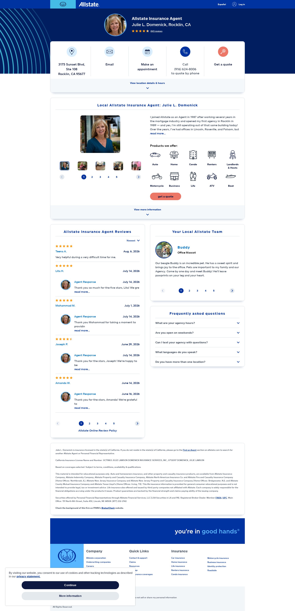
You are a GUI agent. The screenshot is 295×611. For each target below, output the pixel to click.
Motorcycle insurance (218, 558)
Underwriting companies (98, 562)
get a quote (165, 196)
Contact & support (138, 558)
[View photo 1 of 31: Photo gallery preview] (64, 165)
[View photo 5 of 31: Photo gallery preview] (136, 165)
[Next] (138, 177)
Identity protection (216, 566)
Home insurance (179, 562)
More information (70, 595)
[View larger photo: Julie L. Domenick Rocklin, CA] (100, 134)
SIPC (224, 497)
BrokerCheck (108, 508)
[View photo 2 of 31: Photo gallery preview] (82, 165)
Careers (90, 566)
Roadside (212, 570)
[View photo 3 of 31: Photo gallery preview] (100, 165)
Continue (70, 585)
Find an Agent (189, 450)
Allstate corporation (96, 558)
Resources (134, 566)
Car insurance (178, 558)
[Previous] (62, 177)
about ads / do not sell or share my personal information (149, 597)
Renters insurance (180, 570)
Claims (132, 562)
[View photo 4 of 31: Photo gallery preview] (118, 165)
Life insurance (178, 566)
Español (222, 4)
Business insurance (216, 562)
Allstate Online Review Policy (97, 430)
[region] (70, 587)
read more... (158, 133)
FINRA (218, 497)
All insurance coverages (141, 574)
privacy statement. (28, 576)
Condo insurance (179, 574)
